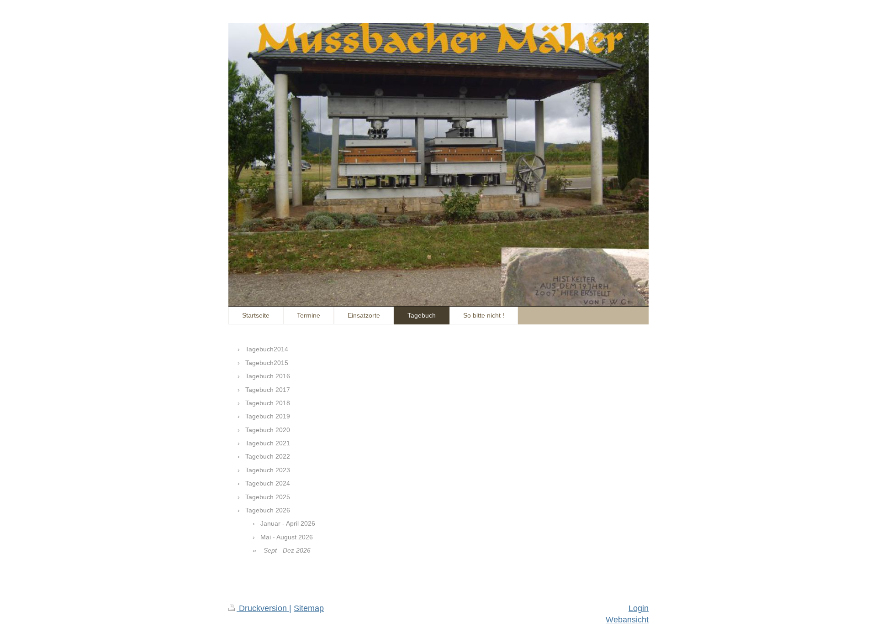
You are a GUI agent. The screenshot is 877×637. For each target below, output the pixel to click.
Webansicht (627, 619)
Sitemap (309, 608)
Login (639, 608)
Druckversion (263, 608)
